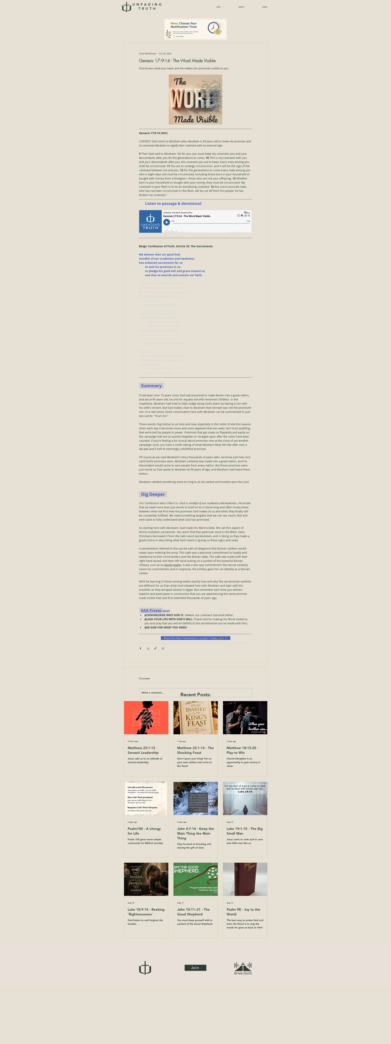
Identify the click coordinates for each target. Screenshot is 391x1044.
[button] (257, 7)
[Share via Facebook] (140, 648)
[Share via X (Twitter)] (147, 648)
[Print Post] (162, 648)
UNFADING (147, 6)
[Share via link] (155, 648)
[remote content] (195, 222)
